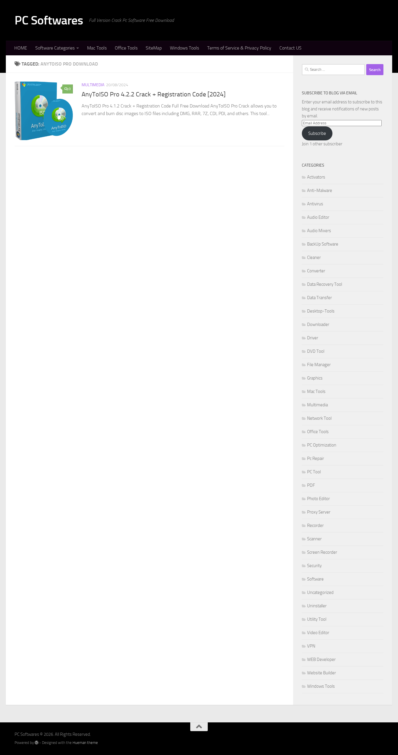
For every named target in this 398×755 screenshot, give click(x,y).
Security (314, 565)
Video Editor (318, 632)
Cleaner (314, 257)
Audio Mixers (319, 230)
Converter (316, 271)
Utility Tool (316, 619)
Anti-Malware (319, 190)
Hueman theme (85, 742)
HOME (20, 48)
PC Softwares (49, 20)
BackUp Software (322, 244)
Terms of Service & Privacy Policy (239, 48)
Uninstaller (317, 605)
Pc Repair (315, 458)
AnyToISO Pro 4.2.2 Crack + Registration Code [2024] (154, 94)
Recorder (315, 525)
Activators (316, 177)
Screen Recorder (322, 552)
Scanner (314, 538)
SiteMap (154, 48)
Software (315, 579)
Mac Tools (97, 48)
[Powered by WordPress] (36, 743)
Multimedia (93, 84)
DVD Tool (315, 351)
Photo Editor (318, 498)
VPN (311, 646)
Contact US (290, 48)
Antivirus (315, 204)
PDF (311, 485)
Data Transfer (319, 297)
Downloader (318, 324)
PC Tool (314, 471)
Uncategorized (320, 592)
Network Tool (319, 418)
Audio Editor (318, 217)
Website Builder (321, 672)
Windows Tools (184, 48)
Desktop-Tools (320, 311)
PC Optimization (321, 445)
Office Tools (126, 48)
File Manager (319, 364)
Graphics (315, 378)
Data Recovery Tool (324, 284)
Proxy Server (318, 512)
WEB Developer (321, 659)
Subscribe (317, 133)
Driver (312, 338)
